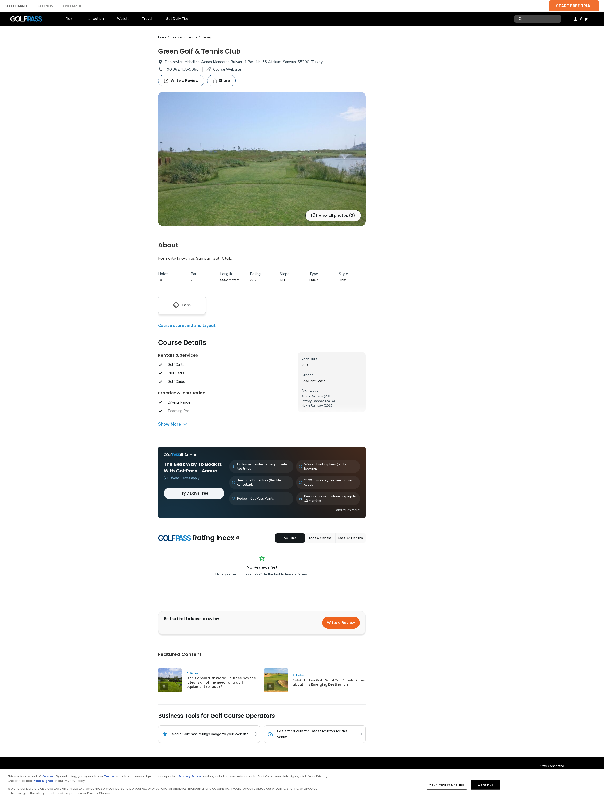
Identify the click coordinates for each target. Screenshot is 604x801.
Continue (485, 785)
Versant (48, 776)
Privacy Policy (189, 776)
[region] (302, 785)
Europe (192, 37)
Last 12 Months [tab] (350, 538)
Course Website (227, 69)
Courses (176, 37)
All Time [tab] (290, 538)
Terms (109, 776)
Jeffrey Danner (313, 401)
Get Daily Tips (177, 18)
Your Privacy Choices (446, 785)
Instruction (95, 18)
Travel (147, 18)
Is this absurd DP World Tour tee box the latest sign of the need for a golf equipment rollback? (221, 682)
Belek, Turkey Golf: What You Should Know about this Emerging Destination (329, 682)
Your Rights (43, 781)
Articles (192, 673)
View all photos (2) (337, 215)
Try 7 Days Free (194, 493)
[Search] (521, 19)
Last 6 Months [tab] (320, 538)
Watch (123, 18)
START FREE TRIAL (574, 6)
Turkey (206, 37)
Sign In (586, 18)
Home (162, 37)
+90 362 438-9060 (182, 69)
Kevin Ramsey (312, 396)
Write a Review (341, 622)
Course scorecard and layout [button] (187, 325)
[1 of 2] (262, 159)
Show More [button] (169, 424)
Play (69, 18)
